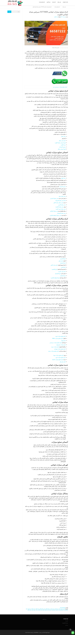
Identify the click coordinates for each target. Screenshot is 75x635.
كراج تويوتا (63, 340)
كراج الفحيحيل (58, 273)
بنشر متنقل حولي (62, 196)
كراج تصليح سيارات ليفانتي (60, 609)
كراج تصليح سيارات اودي (60, 336)
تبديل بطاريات (33, 608)
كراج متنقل (50, 609)
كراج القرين (63, 267)
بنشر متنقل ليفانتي (42, 608)
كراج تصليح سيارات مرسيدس (56, 342)
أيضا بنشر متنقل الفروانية (60, 200)
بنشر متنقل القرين (62, 204)
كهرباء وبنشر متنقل (62, 149)
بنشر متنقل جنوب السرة (61, 209)
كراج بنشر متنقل (62, 140)
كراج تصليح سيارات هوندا (58, 355)
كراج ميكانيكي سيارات (39, 609)
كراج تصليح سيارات (62, 607)
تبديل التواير (63, 178)
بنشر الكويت (63, 144)
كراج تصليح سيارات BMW (57, 338)
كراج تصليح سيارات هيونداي (60, 349)
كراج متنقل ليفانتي (45, 609)
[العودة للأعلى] (70, 630)
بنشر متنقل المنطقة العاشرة (55, 215)
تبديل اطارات (37, 608)
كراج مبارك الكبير (54, 265)
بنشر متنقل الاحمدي (54, 198)
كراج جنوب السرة (62, 271)
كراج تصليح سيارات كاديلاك (57, 359)
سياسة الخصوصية (65, 622)
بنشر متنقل (63, 136)
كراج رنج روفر (63, 361)
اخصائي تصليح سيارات (62, 608)
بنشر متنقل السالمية (54, 211)
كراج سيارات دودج (55, 346)
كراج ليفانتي (53, 609)
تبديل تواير (29, 608)
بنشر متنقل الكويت (48, 608)
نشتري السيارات (62, 147)
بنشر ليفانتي (56, 608)
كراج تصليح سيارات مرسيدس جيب (60, 87)
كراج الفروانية (63, 263)
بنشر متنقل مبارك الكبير (58, 202)
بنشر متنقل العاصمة (60, 207)
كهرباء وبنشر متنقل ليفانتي (31, 609)
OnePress (36, 632)
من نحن (66, 625)
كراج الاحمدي (63, 258)
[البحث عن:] (15, 12)
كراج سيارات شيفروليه (61, 344)
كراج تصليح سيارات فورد (61, 357)
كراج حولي (61, 261)
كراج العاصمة (54, 269)
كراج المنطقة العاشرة (55, 277)
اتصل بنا (66, 620)
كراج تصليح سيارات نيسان (53, 351)
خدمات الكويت (56, 16)
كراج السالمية (63, 275)
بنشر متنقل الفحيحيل (61, 213)
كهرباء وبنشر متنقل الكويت (60, 142)
